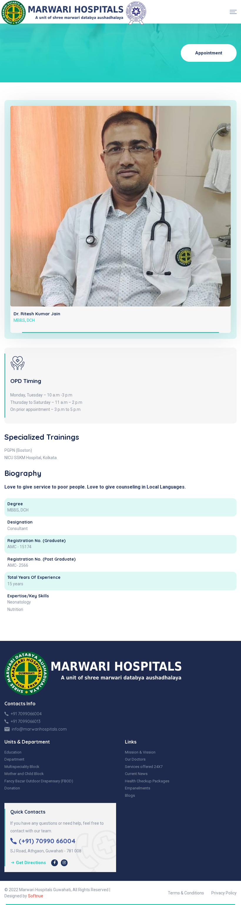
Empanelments (137, 788)
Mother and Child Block (24, 773)
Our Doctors (135, 759)
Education (12, 752)
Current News (136, 773)
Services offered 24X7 (144, 766)
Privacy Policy (224, 893)
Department (14, 759)
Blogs (130, 795)
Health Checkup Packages (147, 781)
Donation (12, 788)
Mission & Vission (140, 752)
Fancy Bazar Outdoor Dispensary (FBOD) (38, 781)
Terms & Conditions (186, 893)
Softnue (35, 896)
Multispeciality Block (21, 766)
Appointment (208, 53)
